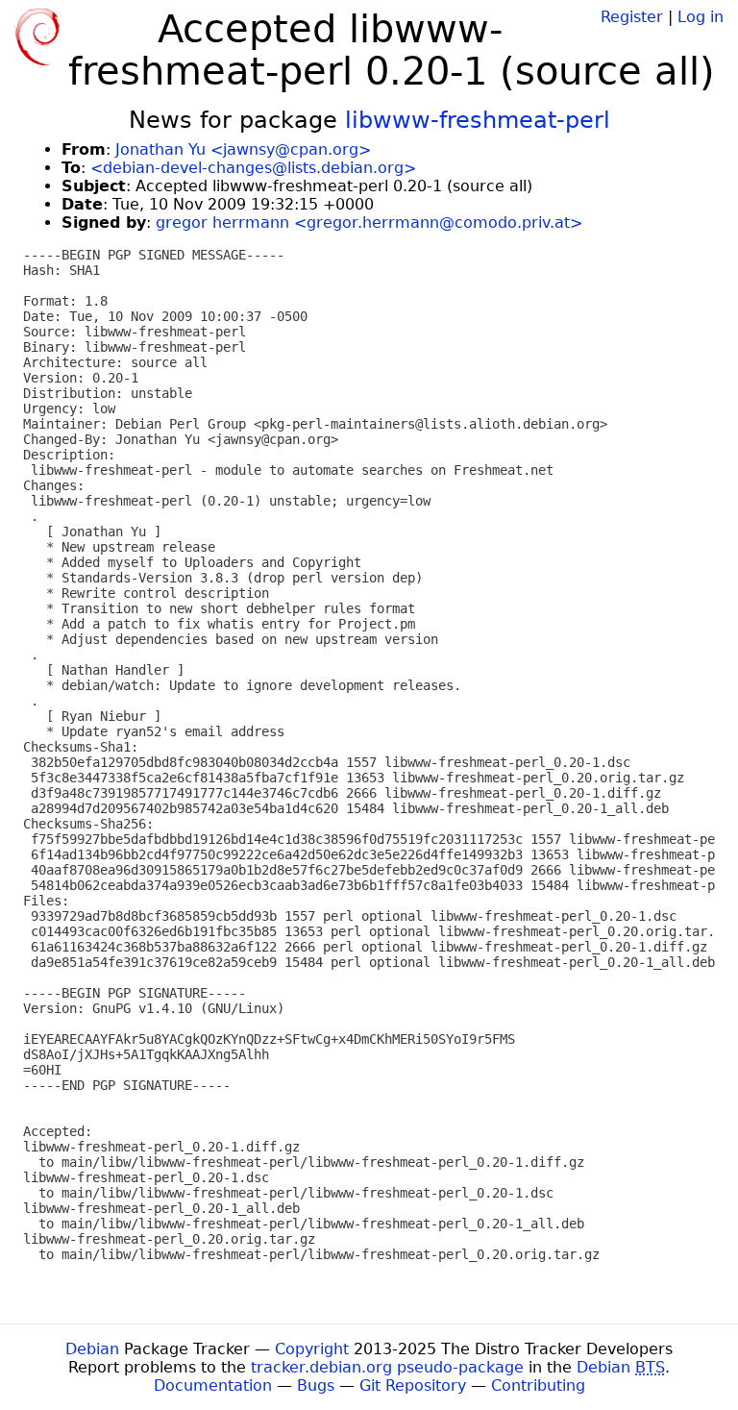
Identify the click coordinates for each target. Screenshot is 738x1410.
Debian (92, 1349)
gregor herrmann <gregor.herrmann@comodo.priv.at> (369, 222)
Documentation (213, 1385)
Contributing (538, 1385)
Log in (700, 17)
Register (632, 17)
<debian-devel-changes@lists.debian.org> (253, 168)
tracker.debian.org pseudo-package (387, 1367)
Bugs (315, 1385)
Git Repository (412, 1385)
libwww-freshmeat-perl (477, 120)
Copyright (312, 1349)
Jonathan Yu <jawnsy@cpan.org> (243, 149)
